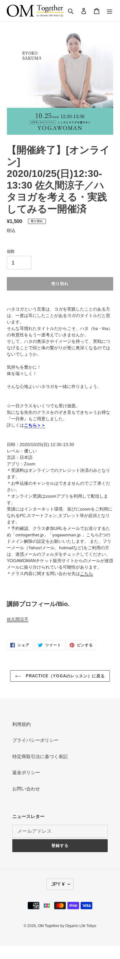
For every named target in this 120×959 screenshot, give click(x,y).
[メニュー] (109, 11)
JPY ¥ (58, 884)
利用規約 (21, 724)
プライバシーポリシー (35, 740)
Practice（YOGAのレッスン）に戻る (64, 676)
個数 (11, 251)
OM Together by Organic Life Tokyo (67, 926)
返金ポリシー (26, 772)
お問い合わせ (26, 788)
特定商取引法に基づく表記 (40, 756)
